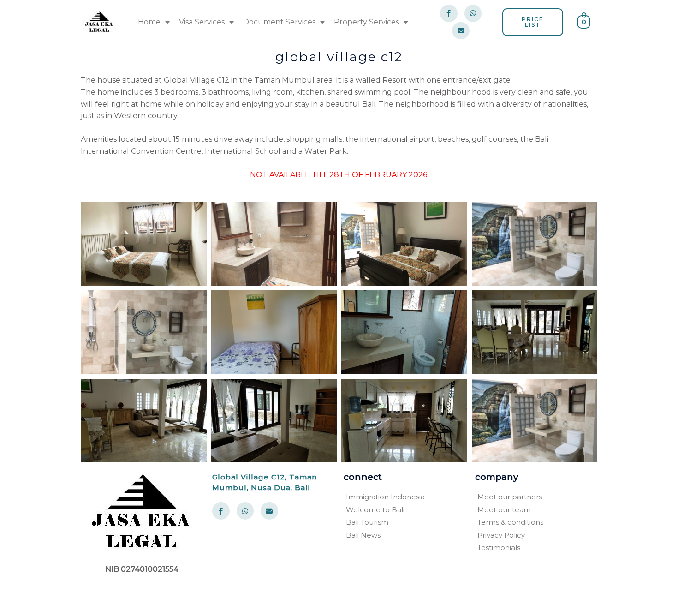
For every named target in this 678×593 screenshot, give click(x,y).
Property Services (366, 22)
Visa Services (202, 22)
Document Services (279, 22)
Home (149, 22)
